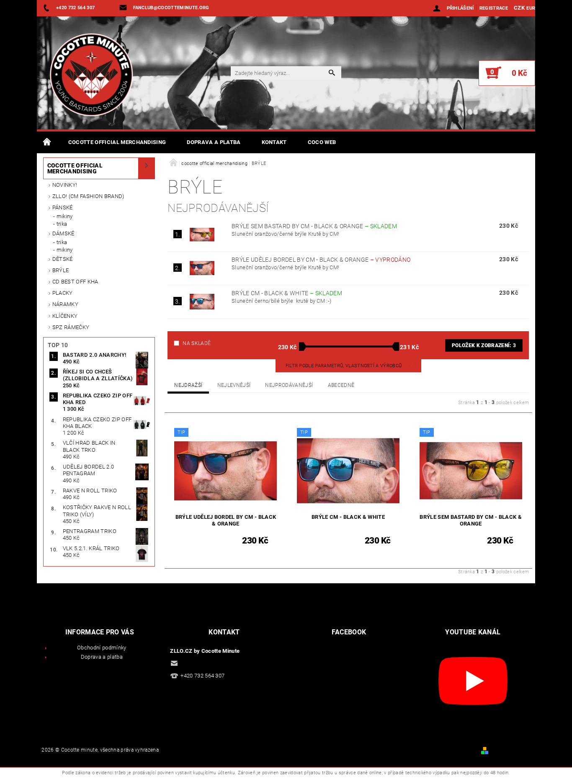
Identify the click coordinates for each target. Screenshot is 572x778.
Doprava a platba (213, 142)
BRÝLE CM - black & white (287, 293)
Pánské (62, 207)
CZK (519, 8)
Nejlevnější (234, 385)
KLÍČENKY (65, 316)
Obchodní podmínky (101, 647)
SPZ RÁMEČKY (71, 327)
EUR (530, 8)
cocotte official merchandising (117, 142)
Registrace (493, 8)
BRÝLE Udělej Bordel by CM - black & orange (321, 259)
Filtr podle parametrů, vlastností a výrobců (344, 365)
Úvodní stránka (47, 142)
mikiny (65, 216)
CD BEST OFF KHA (75, 281)
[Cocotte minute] (87, 77)
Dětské (62, 259)
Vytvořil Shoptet (509, 750)
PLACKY (62, 293)
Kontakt (274, 142)
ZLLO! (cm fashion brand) (88, 196)
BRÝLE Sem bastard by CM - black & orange (314, 226)
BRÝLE (60, 270)
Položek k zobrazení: (484, 345)
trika (62, 224)
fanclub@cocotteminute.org (215, 663)
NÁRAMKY (65, 304)
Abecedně (341, 385)
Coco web (322, 142)
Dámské (63, 233)
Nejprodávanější (289, 385)
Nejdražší (188, 385)
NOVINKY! (64, 185)
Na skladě (197, 343)
